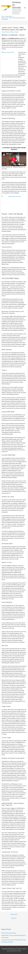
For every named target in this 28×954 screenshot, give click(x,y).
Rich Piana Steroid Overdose (9, 933)
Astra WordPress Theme (15, 950)
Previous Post (14, 914)
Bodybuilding (5, 32)
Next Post (14, 918)
